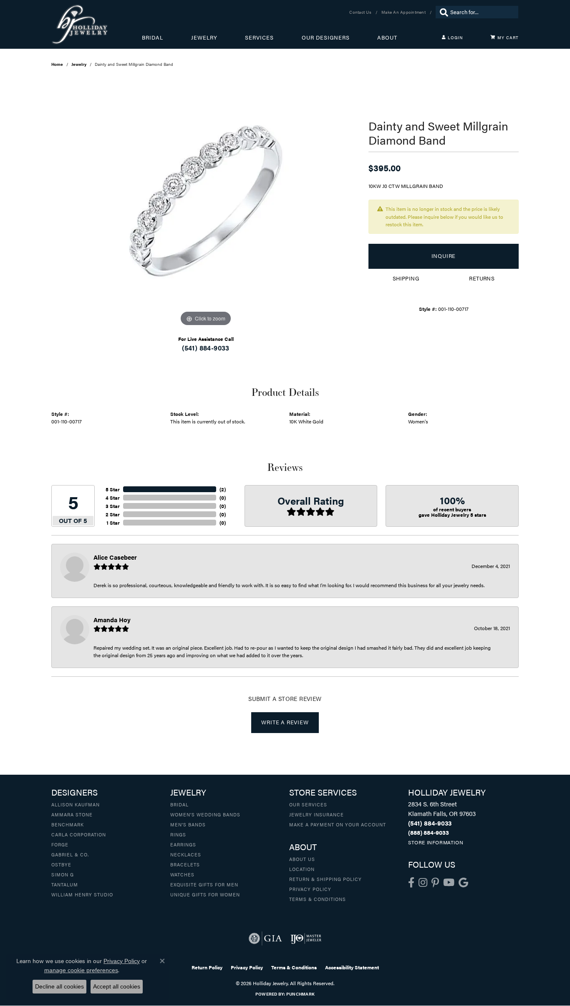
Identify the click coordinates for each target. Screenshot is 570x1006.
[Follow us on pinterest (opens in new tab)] (435, 883)
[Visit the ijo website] (306, 938)
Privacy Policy (310, 889)
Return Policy (207, 967)
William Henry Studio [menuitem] (82, 894)
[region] (206, 203)
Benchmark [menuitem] (67, 824)
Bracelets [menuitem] (185, 864)
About (387, 37)
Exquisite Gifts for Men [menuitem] (204, 884)
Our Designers (326, 37)
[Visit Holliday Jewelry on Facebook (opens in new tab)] (411, 883)
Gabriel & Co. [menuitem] (70, 854)
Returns (481, 278)
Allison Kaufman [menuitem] (75, 804)
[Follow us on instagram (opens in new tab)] (423, 883)
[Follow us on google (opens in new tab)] (463, 883)
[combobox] (482, 12)
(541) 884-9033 (206, 348)
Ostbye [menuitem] (61, 864)
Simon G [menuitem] (62, 874)
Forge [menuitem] (59, 844)
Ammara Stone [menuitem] (72, 814)
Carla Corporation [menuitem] (78, 834)
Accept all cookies (116, 986)
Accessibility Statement (352, 967)
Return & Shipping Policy (325, 879)
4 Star (113, 497)
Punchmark (300, 994)
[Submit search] (442, 12)
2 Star (113, 514)
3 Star (113, 506)
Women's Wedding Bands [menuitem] (205, 814)
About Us (302, 859)
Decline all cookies (59, 986)
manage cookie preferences (81, 970)
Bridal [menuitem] (179, 804)
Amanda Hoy (112, 619)
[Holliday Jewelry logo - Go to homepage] (96, 24)
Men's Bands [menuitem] (188, 824)
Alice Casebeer (115, 557)
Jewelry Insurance (316, 814)
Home (57, 64)
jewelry (78, 64)
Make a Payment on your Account (337, 824)
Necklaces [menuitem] (185, 854)
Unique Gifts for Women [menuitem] (205, 894)
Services (259, 37)
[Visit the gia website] (265, 938)
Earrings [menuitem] (183, 844)
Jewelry (204, 37)
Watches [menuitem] (182, 874)
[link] (361, 12)
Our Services (308, 804)
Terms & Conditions (317, 899)
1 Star (113, 522)
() (222, 489)
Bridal (152, 37)
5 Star (113, 489)
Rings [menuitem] (178, 834)
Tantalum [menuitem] (64, 884)
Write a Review (284, 722)
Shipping (406, 278)
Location (302, 869)
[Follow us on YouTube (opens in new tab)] (448, 883)
